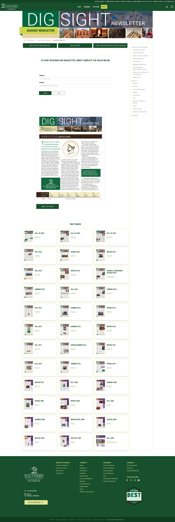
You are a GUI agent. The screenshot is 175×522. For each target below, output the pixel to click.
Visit (134, 98)
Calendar (83, 473)
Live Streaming (85, 484)
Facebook (134, 115)
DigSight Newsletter (139, 64)
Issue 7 (109, 405)
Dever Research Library (140, 56)
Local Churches (61, 468)
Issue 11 (73, 386)
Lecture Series (137, 109)
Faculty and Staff (138, 53)
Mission (135, 86)
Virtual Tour (59, 473)
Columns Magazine (86, 478)
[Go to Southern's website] (9, 7)
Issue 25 (109, 293)
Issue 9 (37, 405)
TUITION (96, 7)
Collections (136, 95)
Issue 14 (73, 367)
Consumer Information (98, 519)
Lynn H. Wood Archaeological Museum (110, 45)
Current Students (158, 1)
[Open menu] (172, 7)
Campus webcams (62, 465)
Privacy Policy (87, 519)
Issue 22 (109, 311)
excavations (75, 45)
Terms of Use (79, 519)
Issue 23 (73, 311)
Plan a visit (59, 470)
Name (42, 75)
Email (41, 82)
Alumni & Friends (137, 1)
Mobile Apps (84, 486)
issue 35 (37, 237)
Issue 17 (73, 349)
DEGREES (87, 7)
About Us (136, 83)
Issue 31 (73, 255)
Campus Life (84, 476)
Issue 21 (37, 330)
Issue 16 (109, 349)
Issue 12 (37, 386)
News (81, 489)
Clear (58, 93)
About (81, 465)
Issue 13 (109, 367)
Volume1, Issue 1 (112, 442)
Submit (45, 93)
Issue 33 (109, 237)
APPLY (104, 7)
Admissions (83, 470)
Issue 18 (37, 349)
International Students (112, 1)
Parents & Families (126, 1)
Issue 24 (37, 311)
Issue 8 (73, 405)
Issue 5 (73, 423)
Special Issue (111, 276)
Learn (134, 106)
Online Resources (138, 58)
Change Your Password (61, 519)
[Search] (167, 7)
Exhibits (135, 92)
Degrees (82, 481)
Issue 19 (109, 330)
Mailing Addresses (133, 470)
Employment (71, 519)
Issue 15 (37, 367)
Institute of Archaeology (139, 47)
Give (165, 1)
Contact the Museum (140, 112)
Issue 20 (73, 330)
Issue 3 (37, 442)
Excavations (137, 61)
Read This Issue (47, 206)
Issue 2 (73, 442)
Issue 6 (37, 423)
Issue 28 (73, 274)
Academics (83, 468)
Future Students (108, 473)
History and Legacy (139, 89)
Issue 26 (73, 293)
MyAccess (171, 1)
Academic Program (139, 50)
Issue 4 (109, 423)
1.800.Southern (31, 491)
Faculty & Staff (147, 1)
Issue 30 (109, 255)
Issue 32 (37, 255)
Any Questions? (132, 465)
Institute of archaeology (40, 45)
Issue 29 (37, 274)
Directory (130, 468)
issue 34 (73, 237)
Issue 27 (37, 293)
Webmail (51, 519)
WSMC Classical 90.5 (87, 492)
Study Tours (137, 77)
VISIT (79, 7)
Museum (134, 81)
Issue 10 (109, 386)
